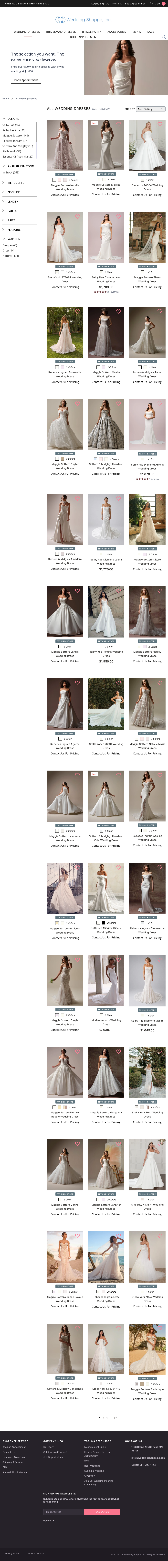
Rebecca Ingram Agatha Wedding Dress (65, 746)
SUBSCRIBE (102, 1511)
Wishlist (117, 3)
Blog (86, 1460)
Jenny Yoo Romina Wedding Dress (106, 653)
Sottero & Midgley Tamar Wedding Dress (147, 374)
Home (5, 98)
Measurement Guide (95, 1447)
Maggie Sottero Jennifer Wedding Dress (106, 1206)
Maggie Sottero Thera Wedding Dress (147, 279)
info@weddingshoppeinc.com (148, 1457)
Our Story (48, 1447)
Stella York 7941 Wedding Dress (147, 1114)
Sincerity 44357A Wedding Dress (147, 1206)
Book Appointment (135, 3)
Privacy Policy (12, 1553)
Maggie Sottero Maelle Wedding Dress (106, 374)
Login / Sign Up (100, 3)
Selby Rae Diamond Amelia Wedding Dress (147, 466)
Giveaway (89, 1475)
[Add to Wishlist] (77, 124)
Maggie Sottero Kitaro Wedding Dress (147, 561)
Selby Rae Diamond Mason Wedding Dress (147, 1022)
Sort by (130, 109)
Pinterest (80, 1521)
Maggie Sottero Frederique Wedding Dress (147, 1391)
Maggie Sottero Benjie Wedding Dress (65, 1022)
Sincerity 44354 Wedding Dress (147, 187)
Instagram (64, 1520)
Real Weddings (92, 1465)
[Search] (164, 36)
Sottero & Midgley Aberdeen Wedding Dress (106, 466)
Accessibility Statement (15, 1472)
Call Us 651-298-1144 (143, 1464)
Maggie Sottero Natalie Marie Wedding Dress (147, 746)
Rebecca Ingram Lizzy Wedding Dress (106, 1299)
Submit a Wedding (94, 1470)
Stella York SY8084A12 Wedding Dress (106, 1390)
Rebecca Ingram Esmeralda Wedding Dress (65, 374)
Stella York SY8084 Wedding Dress (65, 279)
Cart (159, 3)
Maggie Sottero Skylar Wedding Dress (65, 466)
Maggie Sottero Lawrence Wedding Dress (65, 838)
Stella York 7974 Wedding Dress (147, 1299)
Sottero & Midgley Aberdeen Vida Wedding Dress (106, 838)
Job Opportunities (53, 1457)
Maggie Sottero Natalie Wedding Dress (65, 187)
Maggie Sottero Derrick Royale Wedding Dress (65, 1114)
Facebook (58, 1521)
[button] (11, 118)
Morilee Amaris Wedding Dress (106, 1022)
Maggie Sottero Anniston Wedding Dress (65, 930)
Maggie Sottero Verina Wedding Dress (65, 1206)
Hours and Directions (13, 1457)
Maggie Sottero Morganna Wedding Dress (106, 1114)
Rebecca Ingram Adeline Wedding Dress (147, 838)
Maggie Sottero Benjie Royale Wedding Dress (65, 1299)
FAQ (4, 1467)
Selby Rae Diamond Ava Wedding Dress (106, 279)
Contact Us (8, 1452)
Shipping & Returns (12, 1462)
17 (115, 1418)
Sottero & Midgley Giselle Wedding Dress (106, 930)
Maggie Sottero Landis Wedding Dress (65, 653)
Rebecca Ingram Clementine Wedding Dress (147, 930)
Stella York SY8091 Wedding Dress (106, 746)
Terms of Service (35, 1553)
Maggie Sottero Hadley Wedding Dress (147, 653)
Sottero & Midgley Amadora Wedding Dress (65, 561)
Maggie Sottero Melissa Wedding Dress (106, 186)
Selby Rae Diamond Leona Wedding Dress (106, 561)
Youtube (72, 1520)
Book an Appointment (14, 1447)
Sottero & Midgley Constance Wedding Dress (65, 1390)
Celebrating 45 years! (55, 1452)
